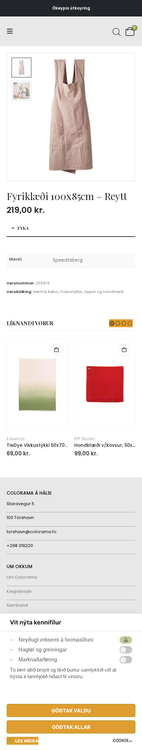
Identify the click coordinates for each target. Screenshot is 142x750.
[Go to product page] (39, 384)
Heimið (39, 291)
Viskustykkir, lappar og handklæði (92, 291)
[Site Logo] (31, 31)
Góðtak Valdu (71, 710)
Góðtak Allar (71, 727)
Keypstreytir (19, 591)
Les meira (26, 740)
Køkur (53, 291)
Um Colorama (22, 577)
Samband (17, 605)
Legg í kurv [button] (58, 350)
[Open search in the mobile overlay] (116, 31)
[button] (12, 31)
